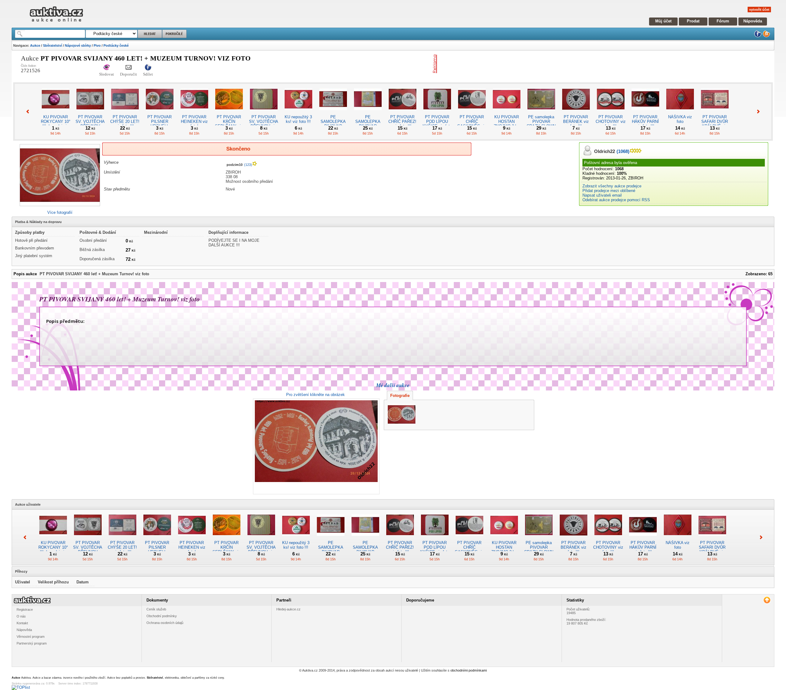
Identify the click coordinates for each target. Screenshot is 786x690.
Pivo (97, 45)
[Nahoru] (767, 600)
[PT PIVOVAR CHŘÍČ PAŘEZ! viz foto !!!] (402, 112)
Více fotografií (59, 212)
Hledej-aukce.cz (288, 609)
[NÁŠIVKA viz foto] (680, 112)
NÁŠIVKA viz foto (680, 119)
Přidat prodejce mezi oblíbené (608, 190)
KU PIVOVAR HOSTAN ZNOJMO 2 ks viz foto (506, 124)
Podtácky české (116, 45)
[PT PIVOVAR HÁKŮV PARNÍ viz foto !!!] (645, 112)
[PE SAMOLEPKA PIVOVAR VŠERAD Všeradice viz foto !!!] (333, 112)
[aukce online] (56, 23)
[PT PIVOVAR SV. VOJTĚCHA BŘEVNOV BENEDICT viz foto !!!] (90, 112)
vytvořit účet (759, 9)
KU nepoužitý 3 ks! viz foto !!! (298, 119)
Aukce (35, 45)
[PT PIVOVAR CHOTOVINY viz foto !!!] (611, 112)
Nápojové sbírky (78, 45)
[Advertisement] (511, 64)
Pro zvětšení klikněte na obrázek (315, 394)
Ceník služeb (156, 609)
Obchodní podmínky (161, 616)
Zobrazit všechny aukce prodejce (611, 186)
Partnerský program (32, 643)
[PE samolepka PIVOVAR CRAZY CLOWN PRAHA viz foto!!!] (541, 112)
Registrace (25, 609)
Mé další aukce (393, 385)
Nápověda (752, 21)
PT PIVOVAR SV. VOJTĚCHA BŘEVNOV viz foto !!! (263, 124)
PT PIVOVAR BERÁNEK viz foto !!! (576, 121)
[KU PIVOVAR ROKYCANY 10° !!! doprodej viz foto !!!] (56, 112)
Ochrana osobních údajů (164, 623)
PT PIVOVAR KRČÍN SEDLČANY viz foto (229, 124)
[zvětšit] (315, 446)
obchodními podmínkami (468, 670)
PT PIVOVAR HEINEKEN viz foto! (194, 121)
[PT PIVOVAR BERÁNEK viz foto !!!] (576, 112)
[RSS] (766, 36)
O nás (21, 616)
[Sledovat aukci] (106, 68)
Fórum (723, 21)
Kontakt (22, 623)
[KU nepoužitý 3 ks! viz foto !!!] (298, 112)
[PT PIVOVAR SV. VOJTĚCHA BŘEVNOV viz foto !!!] (264, 112)
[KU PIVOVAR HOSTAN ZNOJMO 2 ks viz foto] (507, 112)
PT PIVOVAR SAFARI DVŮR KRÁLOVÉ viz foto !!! (714, 124)
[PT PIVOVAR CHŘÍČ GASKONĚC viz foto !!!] (472, 112)
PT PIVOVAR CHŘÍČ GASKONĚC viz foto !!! (471, 124)
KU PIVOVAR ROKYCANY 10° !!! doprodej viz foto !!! (55, 124)
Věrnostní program (31, 636)
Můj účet (663, 21)
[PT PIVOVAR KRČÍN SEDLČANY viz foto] (229, 112)
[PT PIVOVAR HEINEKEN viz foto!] (194, 112)
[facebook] (757, 36)
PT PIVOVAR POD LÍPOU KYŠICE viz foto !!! (437, 124)
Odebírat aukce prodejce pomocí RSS (616, 200)
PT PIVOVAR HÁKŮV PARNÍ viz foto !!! (645, 121)
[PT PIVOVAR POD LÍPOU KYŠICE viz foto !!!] (437, 112)
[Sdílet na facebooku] (148, 68)
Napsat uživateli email (602, 195)
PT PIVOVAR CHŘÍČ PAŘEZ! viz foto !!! (402, 121)
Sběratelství (52, 45)
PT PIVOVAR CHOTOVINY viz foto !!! (611, 121)
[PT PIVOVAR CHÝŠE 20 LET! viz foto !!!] (125, 112)
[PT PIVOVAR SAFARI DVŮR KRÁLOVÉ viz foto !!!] (715, 112)
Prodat (693, 21)
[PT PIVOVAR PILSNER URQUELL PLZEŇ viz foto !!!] (160, 112)
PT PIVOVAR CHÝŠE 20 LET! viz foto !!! (124, 121)
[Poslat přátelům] (128, 68)
